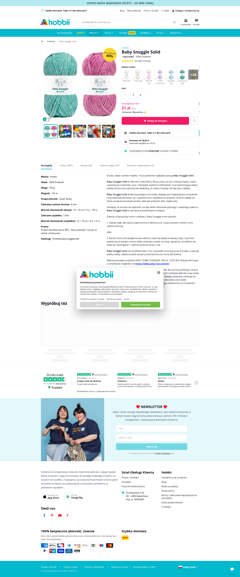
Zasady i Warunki (48, 567)
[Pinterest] (52, 515)
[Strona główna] (42, 41)
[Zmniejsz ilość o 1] (126, 95)
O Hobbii (165, 10)
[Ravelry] (67, 515)
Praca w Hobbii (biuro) (133, 486)
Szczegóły (46, 165)
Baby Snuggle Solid (67, 41)
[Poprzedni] (45, 85)
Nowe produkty (170, 486)
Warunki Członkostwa (94, 567)
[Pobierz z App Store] (52, 497)
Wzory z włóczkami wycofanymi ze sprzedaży (179, 497)
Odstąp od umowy (119, 567)
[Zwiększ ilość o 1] (140, 95)
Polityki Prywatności (162, 453)
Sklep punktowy (134, 10)
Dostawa (126, 481)
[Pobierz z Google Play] (75, 497)
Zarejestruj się (192, 10)
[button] (196, 22)
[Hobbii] (55, 22)
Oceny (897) (66, 165)
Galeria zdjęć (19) (109, 165)
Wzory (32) (86, 165)
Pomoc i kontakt (151, 10)
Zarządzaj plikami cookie (144, 567)
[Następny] (114, 85)
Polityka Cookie (70, 567)
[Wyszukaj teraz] (174, 22)
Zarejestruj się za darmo (174, 477)
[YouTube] (60, 515)
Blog (122, 10)
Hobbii (125, 47)
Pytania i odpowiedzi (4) (140, 165)
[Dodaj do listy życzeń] (194, 121)
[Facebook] (44, 515)
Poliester (51, 41)
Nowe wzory (168, 490)
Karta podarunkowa (172, 502)
